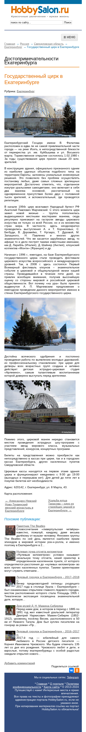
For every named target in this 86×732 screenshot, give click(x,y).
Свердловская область (49, 43)
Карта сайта (52, 686)
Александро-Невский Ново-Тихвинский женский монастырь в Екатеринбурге (21, 505)
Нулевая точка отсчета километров (39, 551)
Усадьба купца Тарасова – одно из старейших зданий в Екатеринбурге (61, 505)
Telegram (73, 677)
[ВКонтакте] (71, 670)
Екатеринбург (13, 47)
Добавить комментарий (19, 663)
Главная (9, 43)
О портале (57, 683)
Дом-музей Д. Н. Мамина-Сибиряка (39, 605)
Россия (24, 43)
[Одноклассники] (77, 670)
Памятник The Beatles (30, 526)
